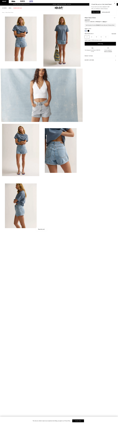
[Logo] (59, 9)
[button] (4, 1)
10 (96, 37)
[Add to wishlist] (114, 17)
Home (3, 12)
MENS (10, 8)
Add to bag (100, 43)
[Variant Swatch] (86, 31)
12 (101, 37)
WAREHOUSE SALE (17, 8)
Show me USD (96, 12)
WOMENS (4, 8)
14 (105, 37)
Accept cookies (78, 420)
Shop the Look (41, 229)
